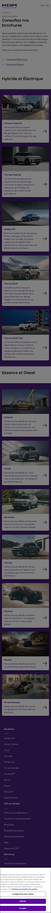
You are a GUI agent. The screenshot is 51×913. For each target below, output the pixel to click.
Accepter (23, 908)
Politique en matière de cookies (24, 889)
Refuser (23, 901)
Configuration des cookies (23, 894)
